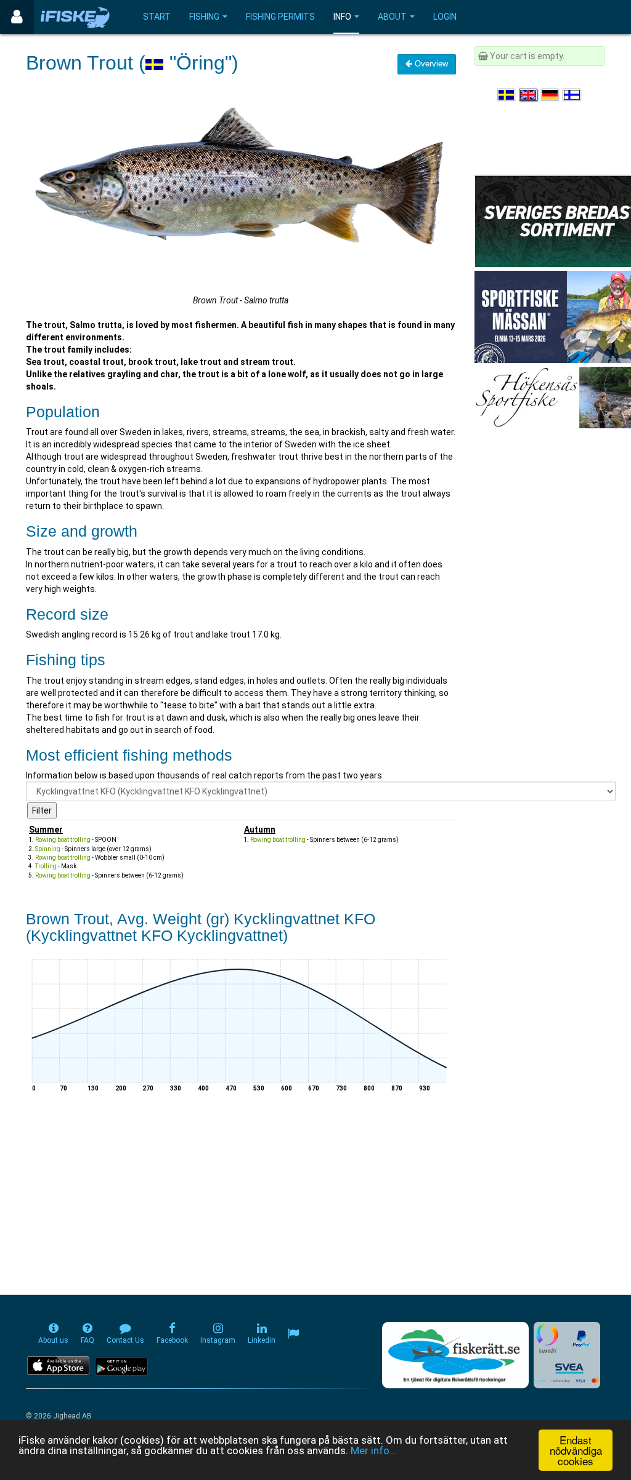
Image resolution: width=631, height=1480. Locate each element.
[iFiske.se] (75, 17)
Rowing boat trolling (63, 839)
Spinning (47, 849)
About (392, 17)
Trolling (46, 866)
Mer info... (374, 1450)
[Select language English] (529, 95)
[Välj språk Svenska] (507, 95)
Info (342, 17)
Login (445, 17)
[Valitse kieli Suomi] (572, 95)
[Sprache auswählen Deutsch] (551, 95)
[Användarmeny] (17, 17)
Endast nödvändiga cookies (576, 1450)
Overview (430, 63)
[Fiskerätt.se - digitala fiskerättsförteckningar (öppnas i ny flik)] (455, 1355)
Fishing (204, 17)
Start (157, 17)
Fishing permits (280, 17)
